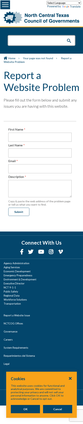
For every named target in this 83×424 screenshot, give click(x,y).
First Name (15, 129)
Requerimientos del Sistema (19, 355)
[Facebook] (22, 251)
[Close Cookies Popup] (70, 378)
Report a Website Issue (17, 315)
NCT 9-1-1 (10, 287)
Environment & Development (20, 279)
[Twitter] (31, 251)
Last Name (15, 145)
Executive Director (14, 283)
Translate (75, 6)
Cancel (57, 409)
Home (11, 58)
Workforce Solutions (15, 299)
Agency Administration (16, 263)
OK (25, 409)
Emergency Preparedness (18, 275)
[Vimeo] (60, 251)
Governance (10, 331)
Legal (6, 363)
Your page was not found (38, 58)
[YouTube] (41, 251)
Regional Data (11, 295)
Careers (8, 339)
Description (16, 176)
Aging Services (12, 267)
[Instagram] (51, 251)
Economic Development (17, 271)
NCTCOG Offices (13, 323)
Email (12, 161)
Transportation (12, 303)
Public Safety (11, 291)
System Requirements (16, 347)
